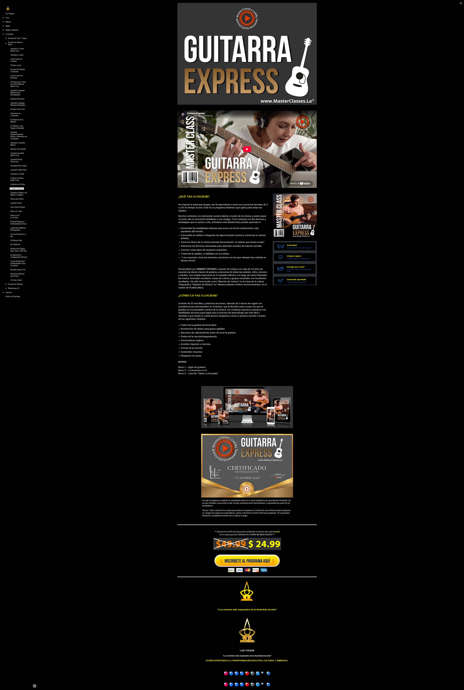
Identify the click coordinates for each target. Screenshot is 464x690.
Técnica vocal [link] (15, 65)
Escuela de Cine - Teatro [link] (17, 38)
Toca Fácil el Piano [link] (17, 207)
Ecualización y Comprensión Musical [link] (18, 256)
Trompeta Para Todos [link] (18, 166)
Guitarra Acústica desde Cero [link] (17, 179)
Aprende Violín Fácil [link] (18, 170)
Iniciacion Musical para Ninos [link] (17, 275)
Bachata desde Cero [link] (18, 270)
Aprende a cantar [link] (16, 55)
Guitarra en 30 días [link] (17, 184)
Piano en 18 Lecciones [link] (14, 216)
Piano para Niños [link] (17, 199)
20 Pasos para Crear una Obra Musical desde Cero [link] (18, 84)
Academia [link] (9, 34)
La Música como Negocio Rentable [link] (17, 127)
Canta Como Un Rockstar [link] (16, 77)
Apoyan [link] (9, 292)
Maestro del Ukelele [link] (18, 149)
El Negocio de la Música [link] (16, 121)
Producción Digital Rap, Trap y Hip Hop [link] (18, 250)
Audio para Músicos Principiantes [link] (18, 229)
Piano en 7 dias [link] (16, 211)
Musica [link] (8, 22)
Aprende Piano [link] (16, 203)
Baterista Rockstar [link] (17, 99)
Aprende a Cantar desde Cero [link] (17, 50)
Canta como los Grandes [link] (16, 60)
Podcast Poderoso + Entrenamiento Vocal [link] (18, 223)
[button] (461, 3)
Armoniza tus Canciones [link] (15, 114)
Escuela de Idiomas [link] (15, 284)
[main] (223, 287)
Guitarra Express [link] (16, 188)
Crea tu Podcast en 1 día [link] (18, 235)
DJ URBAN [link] (15, 244)
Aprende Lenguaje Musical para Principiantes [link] (17, 92)
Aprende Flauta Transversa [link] (16, 160)
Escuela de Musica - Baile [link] (15, 43)
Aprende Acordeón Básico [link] (17, 144)
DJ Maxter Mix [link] (16, 240)
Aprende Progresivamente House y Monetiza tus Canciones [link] (18, 135)
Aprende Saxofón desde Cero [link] (17, 154)
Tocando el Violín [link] (17, 174)
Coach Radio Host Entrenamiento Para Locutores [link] (17, 263)
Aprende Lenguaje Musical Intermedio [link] (17, 104)
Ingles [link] (8, 26)
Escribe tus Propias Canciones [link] (17, 70)
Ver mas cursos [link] (16, 280)
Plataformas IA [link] (13, 288)
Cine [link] (7, 18)
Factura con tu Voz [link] (17, 109)
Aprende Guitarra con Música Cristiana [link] (18, 194)
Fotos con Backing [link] (13, 296)
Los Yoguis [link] (10, 14)
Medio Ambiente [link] (12, 30)
